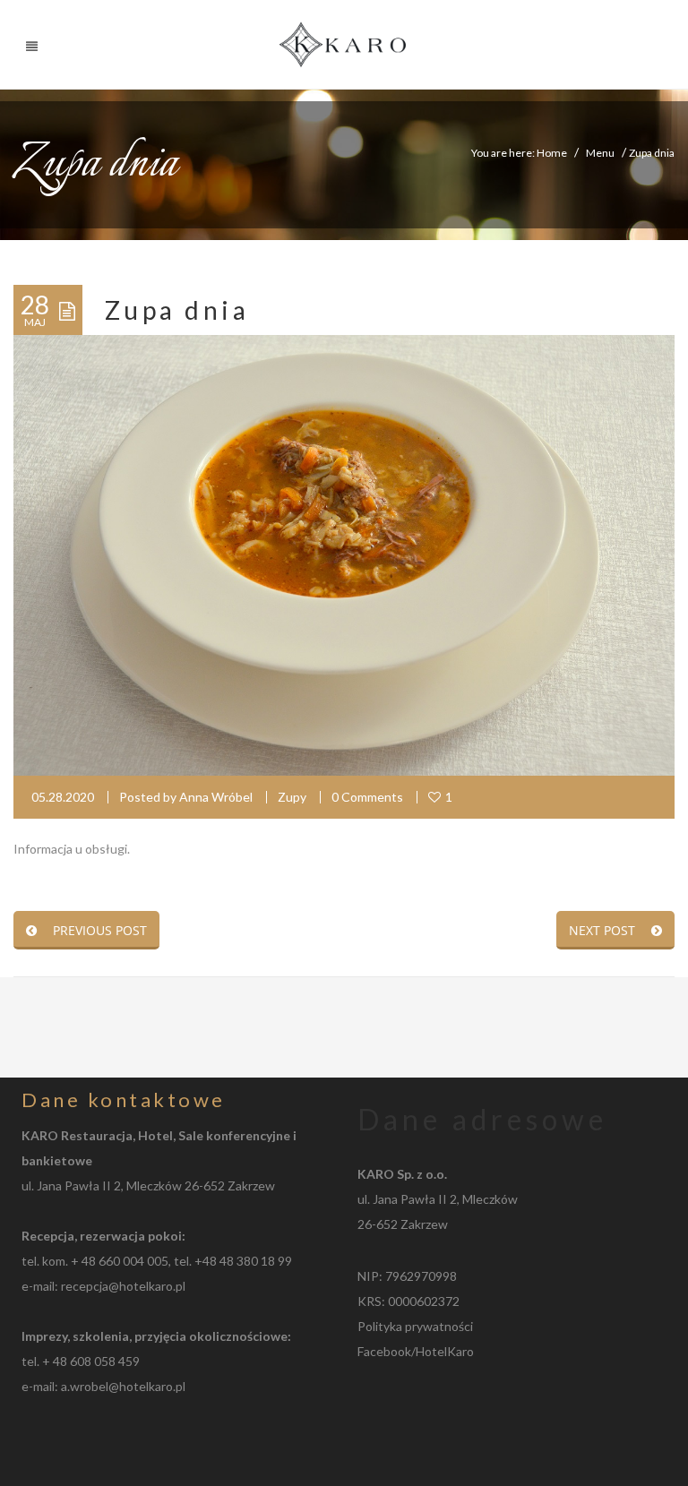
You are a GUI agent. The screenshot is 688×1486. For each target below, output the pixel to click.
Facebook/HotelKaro (415, 1351)
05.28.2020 (62, 796)
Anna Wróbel (216, 796)
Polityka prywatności (415, 1326)
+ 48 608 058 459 (91, 1361)
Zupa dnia (177, 310)
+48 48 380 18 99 (243, 1260)
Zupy (292, 796)
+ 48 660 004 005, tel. (132, 1260)
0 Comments (367, 796)
